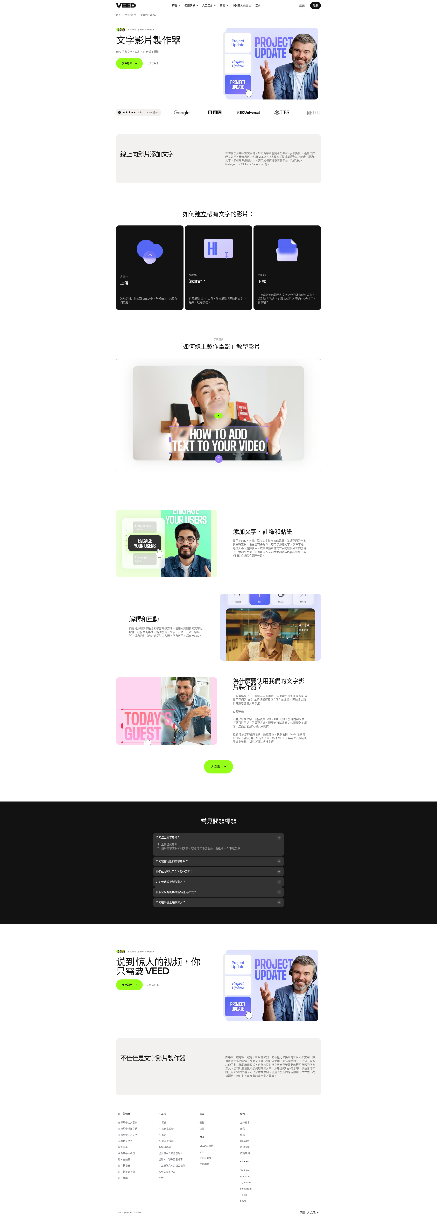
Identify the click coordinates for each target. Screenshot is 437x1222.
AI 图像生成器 (166, 1128)
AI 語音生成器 (166, 1141)
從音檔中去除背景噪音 (171, 1153)
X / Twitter (245, 1182)
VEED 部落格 (206, 1145)
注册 (315, 5)
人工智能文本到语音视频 (172, 1165)
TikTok (243, 1194)
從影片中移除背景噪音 (171, 1159)
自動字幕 (123, 1147)
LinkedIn (245, 1176)
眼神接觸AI (165, 1147)
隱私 (242, 1128)
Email (243, 1201)
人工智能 (207, 5)
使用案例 (189, 5)
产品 (175, 5)
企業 (202, 1128)
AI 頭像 (162, 1122)
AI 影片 (162, 1134)
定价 (258, 5)
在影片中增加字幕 (127, 1128)
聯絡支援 (245, 1147)
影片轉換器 (124, 1165)
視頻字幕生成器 (126, 1153)
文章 (202, 1151)
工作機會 (245, 1122)
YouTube (244, 1170)
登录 (302, 5)
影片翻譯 (123, 1177)
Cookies (244, 1141)
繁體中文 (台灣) (308, 1212)
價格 (202, 1122)
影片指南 (204, 1164)
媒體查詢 (245, 1153)
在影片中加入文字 (127, 1134)
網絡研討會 (206, 1158)
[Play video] (218, 415)
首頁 (118, 15)
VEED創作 (130, 15)
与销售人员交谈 (241, 5)
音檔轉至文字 (125, 1141)
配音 (161, 1177)
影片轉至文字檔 (126, 1171)
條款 (242, 1134)
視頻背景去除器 (167, 1171)
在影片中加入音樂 (127, 1122)
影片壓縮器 (124, 1159)
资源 (222, 5)
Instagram (246, 1188)
